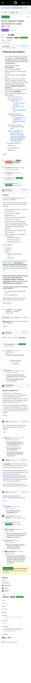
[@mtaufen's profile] (3, 46)
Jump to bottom (5, 42)
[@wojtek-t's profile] (3, 422)
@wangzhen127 (9, 67)
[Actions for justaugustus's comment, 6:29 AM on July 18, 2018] (28, 189)
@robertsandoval (14, 264)
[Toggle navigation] (2, 2)
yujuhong (19, 309)
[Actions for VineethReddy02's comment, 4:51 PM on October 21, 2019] (28, 385)
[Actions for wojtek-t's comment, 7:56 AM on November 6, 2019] (28, 492)
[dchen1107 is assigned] (10, 35)
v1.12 (22, 167)
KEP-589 (7, 73)
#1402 (14, 517)
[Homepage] (15, 2)
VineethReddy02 (9, 385)
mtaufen (7, 46)
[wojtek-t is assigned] (13, 35)
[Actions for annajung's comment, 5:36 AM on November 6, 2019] (28, 460)
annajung (7, 460)
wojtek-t (16, 311)
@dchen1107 (21, 86)
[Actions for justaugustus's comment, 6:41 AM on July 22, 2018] (28, 332)
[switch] (5, 154)
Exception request (16, 281)
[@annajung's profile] (3, 460)
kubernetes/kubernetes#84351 (11, 475)
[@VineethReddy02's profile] (3, 386)
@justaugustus (18, 262)
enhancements (17, 8)
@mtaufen (6, 194)
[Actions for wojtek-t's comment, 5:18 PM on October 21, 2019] (28, 421)
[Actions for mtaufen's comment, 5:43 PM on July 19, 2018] (28, 317)
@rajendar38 (23, 264)
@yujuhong (14, 86)
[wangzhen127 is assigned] (8, 35)
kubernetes (7, 8)
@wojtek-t (8, 87)
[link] (13, 30)
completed (8, 517)
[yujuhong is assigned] (12, 35)
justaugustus (8, 189)
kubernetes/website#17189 (17, 497)
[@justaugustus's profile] (3, 190)
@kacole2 (5, 264)
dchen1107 (9, 311)
